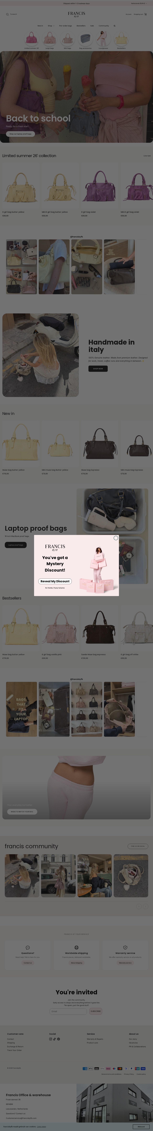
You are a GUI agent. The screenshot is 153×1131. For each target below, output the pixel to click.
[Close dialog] (116, 538)
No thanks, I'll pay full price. (55, 588)
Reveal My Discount (55, 581)
